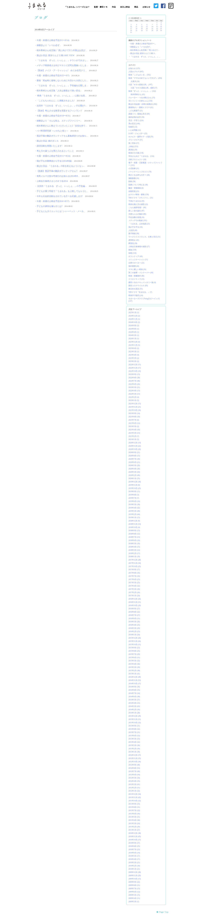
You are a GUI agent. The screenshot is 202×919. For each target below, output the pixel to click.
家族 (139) (132, 250)
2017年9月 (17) (134, 570)
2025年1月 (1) (134, 313)
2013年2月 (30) (134, 749)
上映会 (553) (133, 146)
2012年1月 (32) (134, 791)
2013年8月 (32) (134, 729)
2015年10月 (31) (135, 644)
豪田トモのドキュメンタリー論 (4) (142, 282)
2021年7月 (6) (134, 420)
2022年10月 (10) (135, 371)
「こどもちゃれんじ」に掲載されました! (56, 101)
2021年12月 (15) (135, 404)
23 (161, 28)
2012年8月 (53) (134, 768)
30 (161, 30)
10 (131, 26)
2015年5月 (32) (134, 661)
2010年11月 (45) (135, 836)
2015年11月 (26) (135, 641)
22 (157, 28)
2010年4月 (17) (134, 859)
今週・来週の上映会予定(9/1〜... (143, 44)
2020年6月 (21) (134, 462)
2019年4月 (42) (134, 508)
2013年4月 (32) (134, 742)
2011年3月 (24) (134, 823)
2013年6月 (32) (134, 736)
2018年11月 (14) (135, 524)
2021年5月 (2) (134, 426)
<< (130, 18)
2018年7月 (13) (134, 537)
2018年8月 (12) (134, 534)
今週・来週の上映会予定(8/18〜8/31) (53, 116)
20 (147, 28)
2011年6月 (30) (134, 814)
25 (136, 30)
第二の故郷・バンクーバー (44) (141, 273)
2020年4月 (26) (134, 469)
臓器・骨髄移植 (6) (136, 188)
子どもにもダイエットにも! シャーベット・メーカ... (61, 211)
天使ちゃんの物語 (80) (137, 214)
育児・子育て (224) (136, 120)
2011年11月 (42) (135, 797)
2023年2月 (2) (134, 361)
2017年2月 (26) (134, 592)
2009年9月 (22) (134, 882)
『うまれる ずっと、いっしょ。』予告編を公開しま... (62, 85)
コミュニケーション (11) (138, 260)
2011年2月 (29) (134, 827)
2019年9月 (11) (134, 491)
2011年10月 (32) (135, 801)
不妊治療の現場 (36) (136, 217)
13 (147, 26)
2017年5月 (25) (134, 583)
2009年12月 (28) (135, 872)
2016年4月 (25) (134, 625)
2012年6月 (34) (134, 775)
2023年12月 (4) (134, 342)
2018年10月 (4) (134, 527)
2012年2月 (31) (134, 788)
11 (136, 26)
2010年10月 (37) (135, 840)
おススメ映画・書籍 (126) (139, 194)
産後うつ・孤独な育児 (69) (139, 114)
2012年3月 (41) (134, 784)
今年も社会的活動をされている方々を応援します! (60, 196)
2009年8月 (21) (134, 885)
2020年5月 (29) (134, 465)
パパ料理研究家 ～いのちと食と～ (52, 131)
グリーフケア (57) (136, 140)
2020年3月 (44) (134, 472)
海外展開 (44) (134, 266)
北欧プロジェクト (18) (137, 159)
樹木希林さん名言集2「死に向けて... (144, 50)
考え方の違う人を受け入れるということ (55, 151)
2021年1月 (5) (134, 439)
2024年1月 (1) (134, 339)
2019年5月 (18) (134, 505)
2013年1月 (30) (134, 752)
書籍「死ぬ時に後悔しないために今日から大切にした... (62, 80)
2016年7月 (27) (134, 615)
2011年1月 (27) (134, 830)
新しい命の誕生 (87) (136, 211)
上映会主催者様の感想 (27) (139, 247)
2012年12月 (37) (135, 755)
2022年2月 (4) (134, 397)
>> (140, 18)
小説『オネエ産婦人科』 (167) (140, 85)
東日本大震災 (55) (136, 289)
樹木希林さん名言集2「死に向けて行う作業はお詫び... (62, 50)
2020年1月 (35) (134, 478)
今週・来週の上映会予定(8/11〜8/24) (53, 156)
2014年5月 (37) (134, 700)
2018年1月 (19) (134, 557)
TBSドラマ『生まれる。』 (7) (140, 292)
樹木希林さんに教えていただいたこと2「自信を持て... (62, 126)
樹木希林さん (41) (138, 94)
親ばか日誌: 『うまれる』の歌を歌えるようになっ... (61, 166)
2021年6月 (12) (134, 423)
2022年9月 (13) (134, 374)
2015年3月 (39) (134, 667)
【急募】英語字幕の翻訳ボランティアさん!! (57, 171)
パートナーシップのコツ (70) (140, 172)
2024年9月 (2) (134, 326)
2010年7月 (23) (134, 849)
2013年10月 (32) (135, 723)
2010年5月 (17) (134, 856)
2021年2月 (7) (134, 436)
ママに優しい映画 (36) (137, 269)
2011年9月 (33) (134, 804)
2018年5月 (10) (134, 544)
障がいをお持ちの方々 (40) (139, 175)
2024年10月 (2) (134, 322)
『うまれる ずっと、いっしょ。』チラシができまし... (62, 60)
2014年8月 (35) (134, 690)
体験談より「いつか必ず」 (49, 45)
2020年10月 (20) (135, 449)
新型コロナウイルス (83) (138, 286)
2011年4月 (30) (134, 820)
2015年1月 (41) (134, 674)
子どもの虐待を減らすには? (49, 206)
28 (152, 30)
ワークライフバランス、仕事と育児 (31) (144, 237)
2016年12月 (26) (135, 599)
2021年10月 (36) (135, 410)
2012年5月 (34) (134, 778)
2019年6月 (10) (134, 501)
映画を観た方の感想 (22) (138, 204)
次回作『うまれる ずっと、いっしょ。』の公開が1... (62, 106)
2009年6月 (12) (134, 892)
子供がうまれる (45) (136, 201)
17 (131, 28)
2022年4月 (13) (134, 391)
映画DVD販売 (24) (136, 295)
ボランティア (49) (136, 256)
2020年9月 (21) (134, 452)
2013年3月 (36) (134, 745)
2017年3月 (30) (134, 589)
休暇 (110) (132, 253)
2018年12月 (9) (134, 521)
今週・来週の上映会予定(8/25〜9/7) (53, 75)
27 (147, 30)
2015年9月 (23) (134, 648)
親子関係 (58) (134, 234)
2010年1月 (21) (134, 869)
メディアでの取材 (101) (138, 221)
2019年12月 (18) (135, 482)
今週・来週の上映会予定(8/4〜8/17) (53, 201)
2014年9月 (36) (134, 687)
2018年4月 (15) (134, 547)
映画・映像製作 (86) (136, 276)
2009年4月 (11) (134, 898)
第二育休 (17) (134, 143)
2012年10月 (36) (135, 762)
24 (131, 30)
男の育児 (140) (134, 124)
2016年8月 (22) (134, 612)
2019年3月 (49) (134, 511)
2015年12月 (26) (135, 638)
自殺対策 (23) (134, 191)
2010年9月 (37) (134, 843)
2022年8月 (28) (134, 378)
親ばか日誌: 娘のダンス (48, 141)
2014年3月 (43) (134, 706)
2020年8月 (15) (134, 456)
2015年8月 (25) (134, 651)
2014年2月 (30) (134, 710)
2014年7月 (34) (134, 693)
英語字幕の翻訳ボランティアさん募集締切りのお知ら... (62, 136)
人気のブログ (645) (136, 72)
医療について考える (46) (138, 185)
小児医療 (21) (134, 168)
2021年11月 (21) (135, 407)
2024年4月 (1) (134, 332)
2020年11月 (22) (135, 446)
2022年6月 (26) (134, 384)
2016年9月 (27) (134, 609)
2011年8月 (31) (134, 807)
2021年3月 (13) (134, 433)
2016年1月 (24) (134, 635)
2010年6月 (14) (134, 853)
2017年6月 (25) (134, 579)
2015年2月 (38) (134, 670)
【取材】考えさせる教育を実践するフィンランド (59, 111)
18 (136, 28)
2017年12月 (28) (135, 560)
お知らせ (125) (134, 68)
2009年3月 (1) (134, 902)
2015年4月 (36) (134, 664)
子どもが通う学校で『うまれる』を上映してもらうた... (62, 191)
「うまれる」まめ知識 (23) (139, 224)
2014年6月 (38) (134, 696)
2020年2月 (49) (134, 475)
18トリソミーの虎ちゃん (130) (140, 101)
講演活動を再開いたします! (49, 146)
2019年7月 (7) (134, 498)
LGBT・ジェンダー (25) (138, 133)
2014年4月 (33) (134, 703)
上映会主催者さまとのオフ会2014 (52, 181)
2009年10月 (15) (135, 879)
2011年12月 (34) (135, 794)
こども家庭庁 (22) (136, 111)
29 (157, 30)
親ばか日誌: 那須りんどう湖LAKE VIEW (55, 55)
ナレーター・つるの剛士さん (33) (142, 98)
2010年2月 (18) (134, 866)
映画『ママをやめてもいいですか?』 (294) (145, 78)
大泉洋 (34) (135, 81)
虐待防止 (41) (134, 240)
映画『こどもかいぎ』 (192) (140, 75)
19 (142, 28)
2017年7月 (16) (134, 576)
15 (157, 26)
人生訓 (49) (133, 230)
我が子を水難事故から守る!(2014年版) (54, 161)
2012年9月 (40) (134, 765)
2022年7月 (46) (134, 381)
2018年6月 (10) (134, 540)
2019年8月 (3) (134, 495)
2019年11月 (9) (134, 485)
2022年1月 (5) (134, 400)
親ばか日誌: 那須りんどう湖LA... (143, 53)
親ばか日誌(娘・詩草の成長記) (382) (143, 104)
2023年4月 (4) (134, 355)
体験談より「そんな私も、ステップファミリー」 (59, 121)
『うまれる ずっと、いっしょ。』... (145, 57)
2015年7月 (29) (134, 654)
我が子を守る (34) (136, 227)
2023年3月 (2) (134, 358)
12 (142, 26)
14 (152, 26)
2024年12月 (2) (134, 316)
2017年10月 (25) (135, 566)
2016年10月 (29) (135, 605)
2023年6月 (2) (134, 348)
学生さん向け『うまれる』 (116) (141, 156)
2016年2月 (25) (134, 631)
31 (131, 32)
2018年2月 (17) (134, 553)
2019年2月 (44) (134, 514)
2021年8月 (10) (134, 417)
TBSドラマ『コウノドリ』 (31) (141, 198)
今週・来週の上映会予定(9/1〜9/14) (53, 40)
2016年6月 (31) (134, 618)
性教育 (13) (133, 127)
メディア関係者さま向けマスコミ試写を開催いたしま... (62, 65)
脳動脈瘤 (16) (134, 178)
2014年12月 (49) (135, 677)
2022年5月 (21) (134, 387)
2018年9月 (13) (134, 531)
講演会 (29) (133, 150)
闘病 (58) (132, 181)
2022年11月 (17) (135, 368)
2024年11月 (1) (134, 319)
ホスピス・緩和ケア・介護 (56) (141, 137)
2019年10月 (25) (135, 488)
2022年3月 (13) (134, 394)
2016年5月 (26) (134, 622)
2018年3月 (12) (134, 550)
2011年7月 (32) (134, 810)
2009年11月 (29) (135, 875)
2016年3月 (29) (134, 628)
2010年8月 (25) (134, 846)
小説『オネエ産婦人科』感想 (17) (144, 88)
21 (152, 28)
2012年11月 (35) (135, 758)
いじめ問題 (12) (135, 130)
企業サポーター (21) (136, 263)
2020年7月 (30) (134, 459)
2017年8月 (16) (134, 573)
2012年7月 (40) (134, 771)
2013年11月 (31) (135, 719)
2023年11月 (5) (134, 345)
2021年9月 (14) (134, 413)
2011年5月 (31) (134, 817)
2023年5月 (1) (134, 352)
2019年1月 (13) (134, 518)
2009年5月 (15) (134, 895)
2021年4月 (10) (134, 430)
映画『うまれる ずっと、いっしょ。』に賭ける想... (62, 96)
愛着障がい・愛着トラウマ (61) (141, 107)
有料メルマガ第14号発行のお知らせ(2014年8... (58, 176)
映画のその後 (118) (136, 153)
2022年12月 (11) (135, 365)
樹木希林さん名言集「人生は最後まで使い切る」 (59, 90)
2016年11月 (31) (135, 602)
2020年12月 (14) (135, 443)
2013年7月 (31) (134, 732)
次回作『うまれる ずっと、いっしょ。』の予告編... (62, 186)
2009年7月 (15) (134, 888)
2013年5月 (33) (134, 739)
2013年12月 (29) (135, 716)
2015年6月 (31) (134, 657)
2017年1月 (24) (134, 596)
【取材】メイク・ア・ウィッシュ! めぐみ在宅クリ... (62, 70)
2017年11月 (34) (135, 563)
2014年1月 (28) (134, 713)
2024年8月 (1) (134, 329)
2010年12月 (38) (135, 833)
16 (161, 26)
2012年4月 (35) (134, 781)
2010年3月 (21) (134, 862)
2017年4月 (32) (134, 586)
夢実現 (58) (133, 243)
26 (142, 30)
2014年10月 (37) (135, 683)
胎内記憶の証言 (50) (136, 117)
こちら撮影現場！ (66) (137, 207)
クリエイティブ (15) (136, 279)
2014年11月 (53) (135, 680)
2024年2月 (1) (134, 335)
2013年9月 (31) (134, 726)
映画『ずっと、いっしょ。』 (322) (142, 91)
